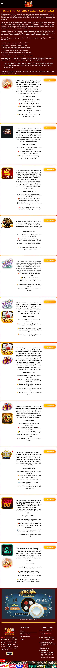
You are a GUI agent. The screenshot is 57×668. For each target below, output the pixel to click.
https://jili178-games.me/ (34, 63)
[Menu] (2, 4)
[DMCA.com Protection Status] (9, 653)
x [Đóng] (2, 660)
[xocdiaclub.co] (28, 4)
